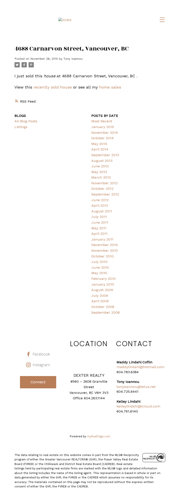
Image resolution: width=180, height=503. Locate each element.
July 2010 (99, 262)
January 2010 (102, 284)
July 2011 (99, 217)
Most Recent (101, 121)
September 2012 (105, 194)
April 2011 (99, 234)
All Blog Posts (25, 121)
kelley (121, 406)
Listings (20, 127)
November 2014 (104, 132)
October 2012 (102, 188)
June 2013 (100, 166)
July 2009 (99, 295)
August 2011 (101, 211)
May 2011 (98, 228)
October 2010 (102, 256)
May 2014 (99, 144)
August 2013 (101, 161)
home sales (110, 87)
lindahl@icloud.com (143, 406)
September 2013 (105, 155)
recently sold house (53, 87)
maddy (122, 367)
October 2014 (102, 138)
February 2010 (103, 279)
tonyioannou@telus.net (136, 387)
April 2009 (100, 301)
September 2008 (105, 312)
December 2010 (104, 245)
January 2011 (102, 239)
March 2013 (101, 177)
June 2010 (100, 267)
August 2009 (102, 290)
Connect (38, 382)
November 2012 (104, 183)
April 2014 (99, 149)
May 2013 (99, 172)
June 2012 (100, 200)
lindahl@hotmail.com (146, 367)
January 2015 (102, 127)
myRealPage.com (98, 436)
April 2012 (99, 205)
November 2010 (104, 250)
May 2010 (99, 273)
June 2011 (99, 222)
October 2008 (102, 307)
